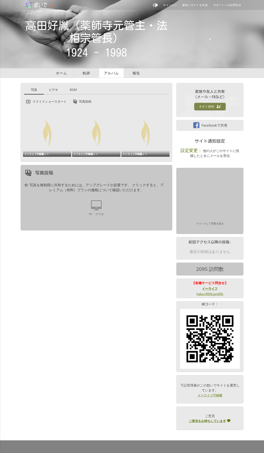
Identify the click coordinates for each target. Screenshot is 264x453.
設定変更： (191, 150)
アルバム (111, 73)
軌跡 (86, 73)
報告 (136, 73)
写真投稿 (85, 101)
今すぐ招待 (207, 106)
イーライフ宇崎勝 (34, 154)
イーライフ (210, 288)
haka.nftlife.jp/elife (210, 294)
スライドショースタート (50, 101)
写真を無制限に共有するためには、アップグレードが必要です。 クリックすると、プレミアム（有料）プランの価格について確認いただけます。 (96, 187)
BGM (73, 90)
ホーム (61, 73)
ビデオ (53, 90)
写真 (34, 90)
